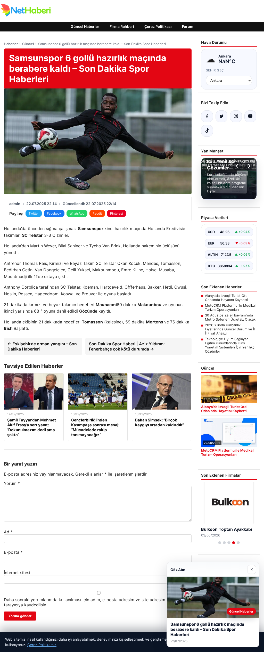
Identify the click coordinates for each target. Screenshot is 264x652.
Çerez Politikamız (41, 644)
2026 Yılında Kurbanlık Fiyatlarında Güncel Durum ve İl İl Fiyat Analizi (230, 329)
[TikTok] (207, 131)
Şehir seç (215, 70)
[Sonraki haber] (248, 166)
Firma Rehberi (122, 26)
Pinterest (116, 213)
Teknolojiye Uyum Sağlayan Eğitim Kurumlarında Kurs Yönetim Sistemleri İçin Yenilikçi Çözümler (230, 345)
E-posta (13, 552)
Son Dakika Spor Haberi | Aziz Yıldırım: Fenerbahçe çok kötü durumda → (127, 346)
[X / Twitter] (221, 116)
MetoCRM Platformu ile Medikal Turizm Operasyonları (230, 307)
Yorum (12, 483)
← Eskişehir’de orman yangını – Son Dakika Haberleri (42, 346)
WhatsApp (77, 213)
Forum (187, 26)
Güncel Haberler (85, 26)
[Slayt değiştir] (219, 542)
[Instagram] (236, 116)
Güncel (28, 44)
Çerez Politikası (158, 26)
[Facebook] (207, 116)
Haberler (11, 44)
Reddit (97, 213)
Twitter (34, 213)
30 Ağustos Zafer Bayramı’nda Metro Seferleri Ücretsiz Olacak (230, 317)
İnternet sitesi (17, 572)
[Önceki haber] (237, 166)
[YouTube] (250, 116)
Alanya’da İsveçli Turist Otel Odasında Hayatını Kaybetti (226, 298)
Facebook (54, 213)
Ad (8, 531)
